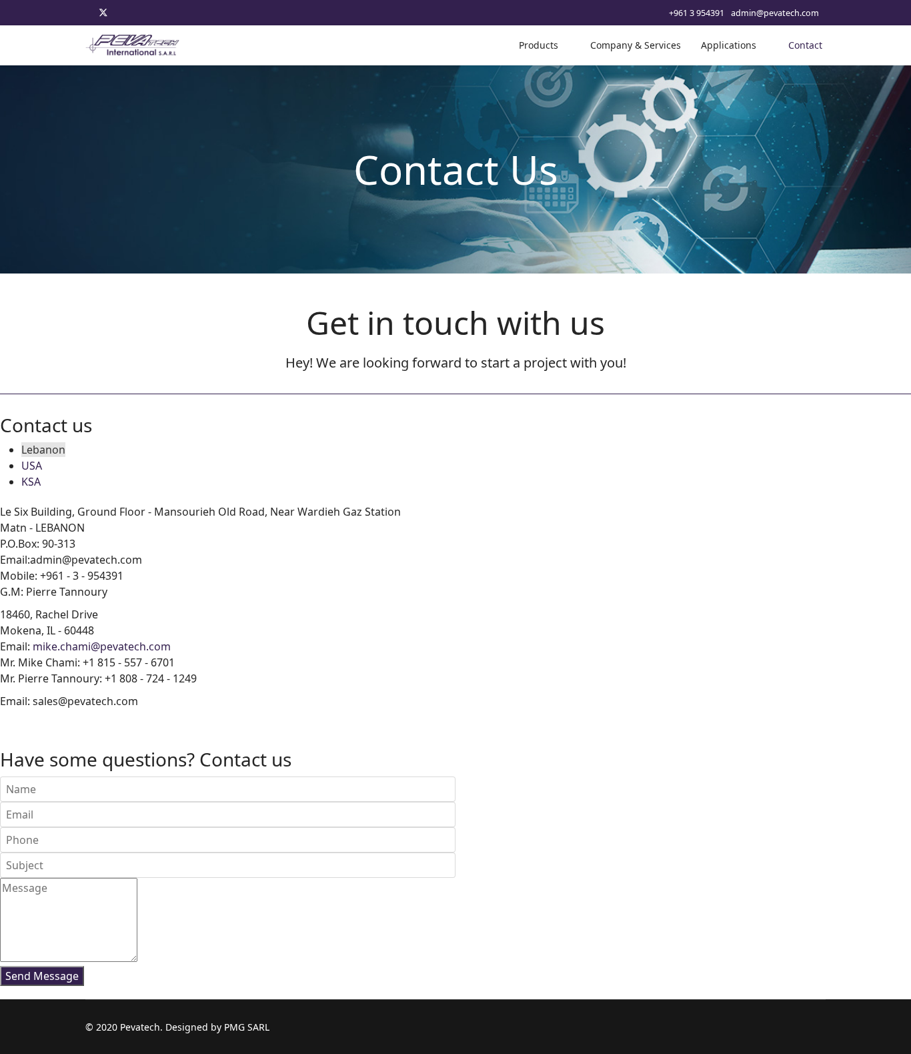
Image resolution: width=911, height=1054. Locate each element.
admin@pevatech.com (775, 13)
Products (538, 45)
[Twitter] (103, 12)
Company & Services (635, 45)
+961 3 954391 (696, 13)
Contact (805, 45)
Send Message (42, 976)
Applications (728, 45)
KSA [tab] (31, 481)
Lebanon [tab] (43, 449)
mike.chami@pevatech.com (102, 646)
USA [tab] (31, 465)
